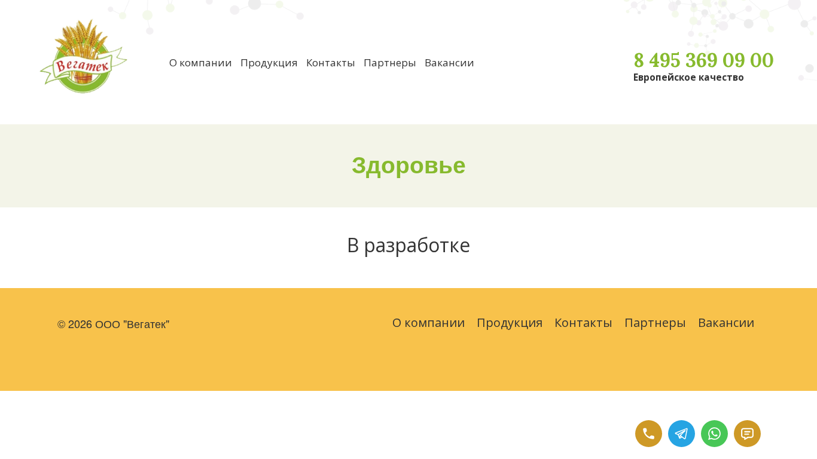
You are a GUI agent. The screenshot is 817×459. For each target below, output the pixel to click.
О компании (200, 62)
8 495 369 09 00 (703, 60)
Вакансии (449, 62)
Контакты (330, 62)
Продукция (269, 62)
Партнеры (390, 62)
